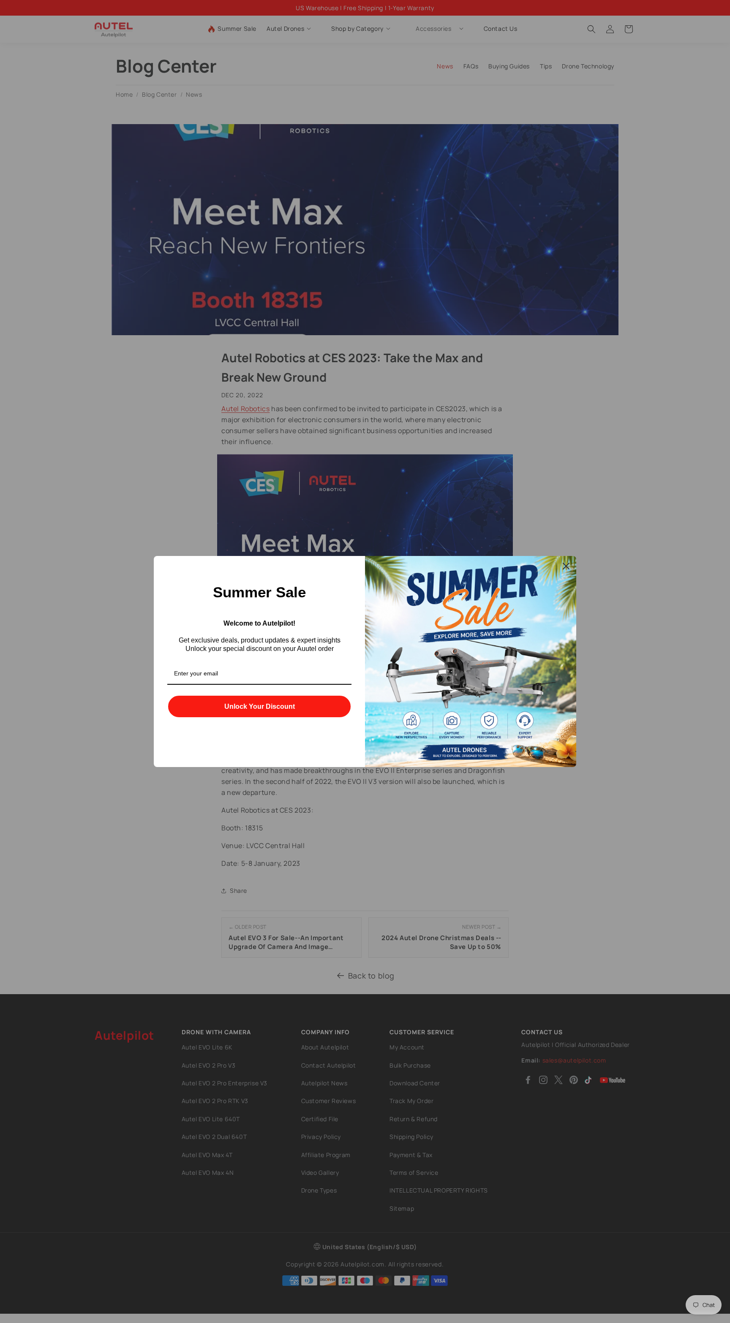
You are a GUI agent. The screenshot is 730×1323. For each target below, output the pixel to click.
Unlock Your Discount (259, 706)
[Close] (566, 566)
